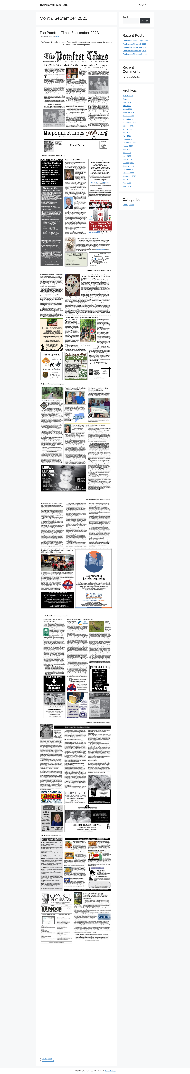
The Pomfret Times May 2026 (134, 51)
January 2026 (128, 116)
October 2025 (128, 126)
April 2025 (127, 136)
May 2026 (127, 102)
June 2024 (127, 153)
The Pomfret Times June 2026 (135, 47)
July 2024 (127, 149)
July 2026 (127, 99)
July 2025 (126, 133)
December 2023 (129, 169)
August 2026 (128, 96)
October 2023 (128, 173)
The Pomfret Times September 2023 (69, 33)
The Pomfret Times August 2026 (136, 41)
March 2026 (127, 109)
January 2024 (128, 166)
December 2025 (129, 119)
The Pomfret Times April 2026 (135, 54)
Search (125, 17)
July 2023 (127, 180)
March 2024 (127, 159)
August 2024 (128, 146)
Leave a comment (48, 1061)
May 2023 (127, 186)
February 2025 (128, 139)
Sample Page (143, 5)
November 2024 (129, 143)
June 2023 (127, 183)
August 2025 (128, 129)
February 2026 (128, 112)
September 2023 (129, 176)
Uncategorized (47, 1059)
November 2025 (129, 123)
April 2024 (127, 156)
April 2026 (127, 106)
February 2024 (128, 163)
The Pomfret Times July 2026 (134, 44)
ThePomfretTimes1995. (54, 4)
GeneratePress (110, 1071)
